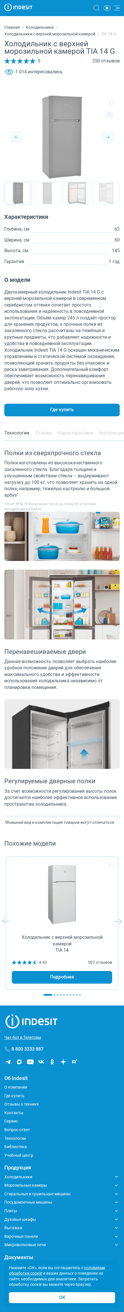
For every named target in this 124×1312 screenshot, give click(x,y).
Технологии (15, 1138)
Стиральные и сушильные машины (37, 1194)
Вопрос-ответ (17, 1129)
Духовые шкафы (20, 1219)
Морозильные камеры (25, 1185)
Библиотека (15, 1146)
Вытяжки (13, 1227)
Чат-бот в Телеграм (22, 1037)
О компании (15, 1087)
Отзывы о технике (21, 1104)
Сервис (11, 1121)
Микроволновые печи (25, 1244)
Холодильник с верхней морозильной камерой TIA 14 (62, 943)
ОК (62, 1297)
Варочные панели (21, 1236)
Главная (12, 27)
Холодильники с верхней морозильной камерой (49, 34)
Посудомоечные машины (28, 1202)
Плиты (10, 1210)
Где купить (62, 409)
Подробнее (62, 977)
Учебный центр (18, 1155)
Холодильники (40, 27)
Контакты (13, 1112)
